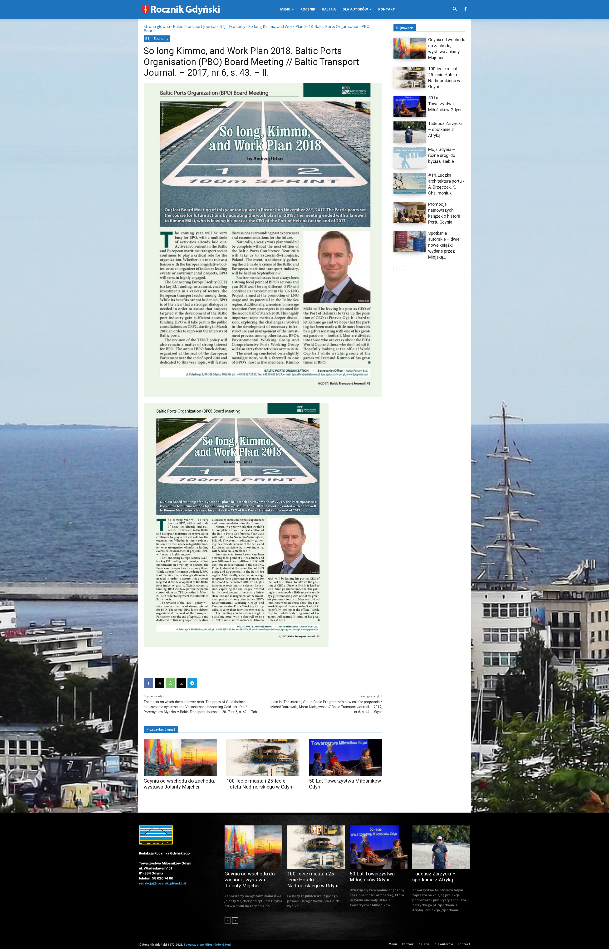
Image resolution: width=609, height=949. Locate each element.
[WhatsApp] (170, 683)
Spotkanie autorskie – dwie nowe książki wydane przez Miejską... (444, 245)
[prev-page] (396, 269)
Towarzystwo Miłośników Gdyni (207, 945)
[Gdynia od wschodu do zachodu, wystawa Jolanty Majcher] (180, 757)
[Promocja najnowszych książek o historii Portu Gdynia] (409, 212)
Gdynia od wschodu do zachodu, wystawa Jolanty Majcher (179, 784)
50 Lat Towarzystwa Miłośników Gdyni (444, 103)
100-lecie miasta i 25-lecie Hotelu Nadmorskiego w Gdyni (260, 784)
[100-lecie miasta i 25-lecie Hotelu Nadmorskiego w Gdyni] (262, 757)
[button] (455, 9)
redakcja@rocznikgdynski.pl (162, 883)
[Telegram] (192, 683)
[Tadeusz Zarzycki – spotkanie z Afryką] (409, 131)
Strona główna (157, 26)
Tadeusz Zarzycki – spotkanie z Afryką (445, 129)
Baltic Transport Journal (194, 26)
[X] (159, 683)
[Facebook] (465, 9)
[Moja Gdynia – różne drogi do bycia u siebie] (409, 157)
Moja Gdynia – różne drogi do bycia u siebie (441, 155)
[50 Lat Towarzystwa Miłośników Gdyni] (345, 757)
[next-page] (404, 269)
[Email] (181, 683)
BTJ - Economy (232, 26)
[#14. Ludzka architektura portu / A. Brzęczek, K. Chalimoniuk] (409, 183)
